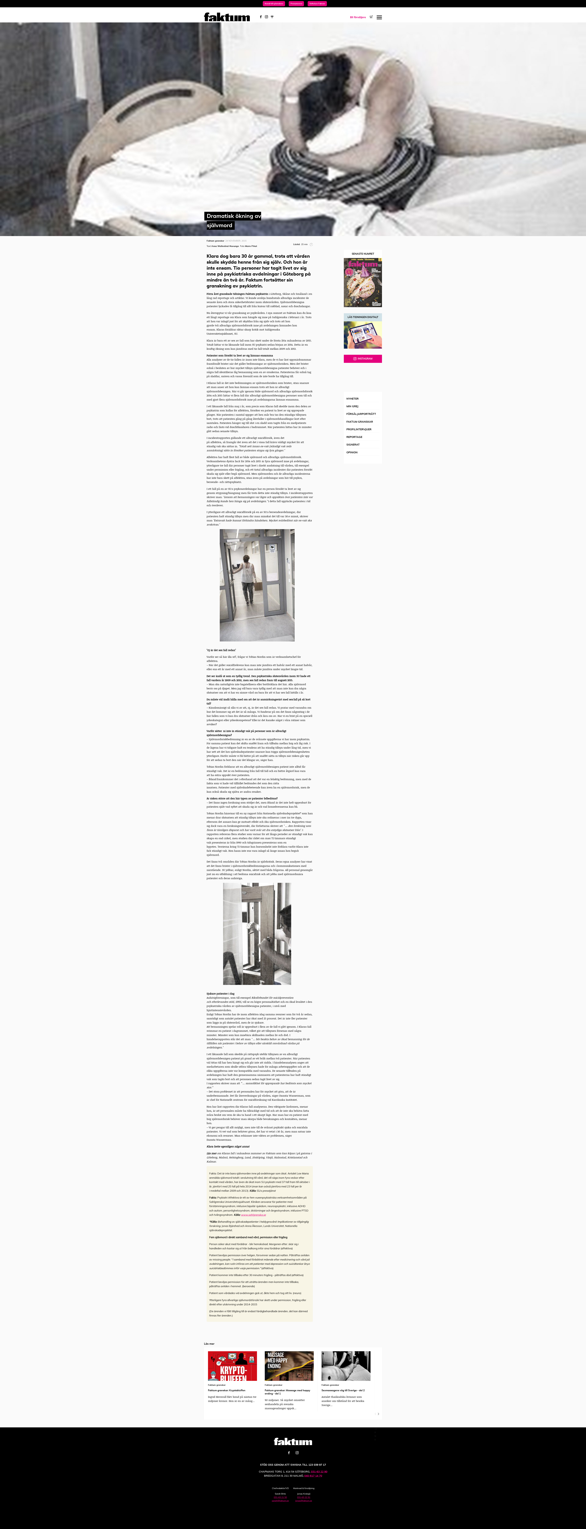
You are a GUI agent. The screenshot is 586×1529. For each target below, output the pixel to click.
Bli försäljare (358, 17)
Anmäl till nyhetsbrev (274, 4)
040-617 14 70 (313, 1476)
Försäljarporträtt (361, 414)
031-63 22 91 (303, 1497)
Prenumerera (296, 4)
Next (378, 1413)
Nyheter (352, 398)
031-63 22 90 (319, 1471)
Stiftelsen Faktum (317, 4)
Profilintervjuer (358, 429)
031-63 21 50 (280, 1497)
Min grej (352, 406)
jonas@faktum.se (303, 1501)
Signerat (353, 444)
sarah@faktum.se (280, 1501)
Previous (375, 1413)
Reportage (354, 437)
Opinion (352, 452)
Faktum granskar (359, 422)
